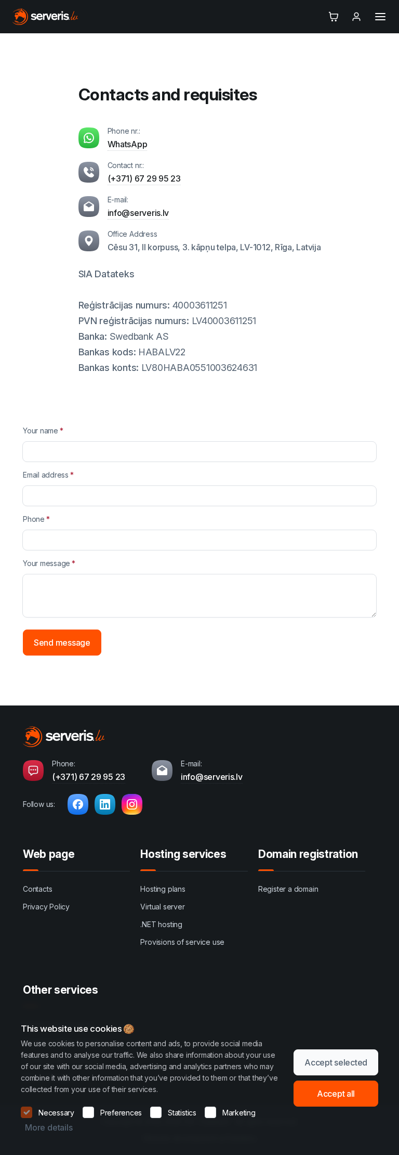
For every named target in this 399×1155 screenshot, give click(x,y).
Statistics (182, 1113)
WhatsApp (128, 144)
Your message (46, 563)
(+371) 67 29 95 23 (144, 178)
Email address (46, 474)
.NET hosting (161, 924)
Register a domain (288, 888)
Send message (62, 642)
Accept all (336, 1093)
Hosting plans (162, 888)
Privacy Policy (46, 906)
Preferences (121, 1113)
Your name (40, 430)
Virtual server (162, 906)
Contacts (37, 888)
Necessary (56, 1113)
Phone (34, 519)
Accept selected (335, 1062)
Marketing (239, 1113)
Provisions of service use (182, 942)
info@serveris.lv (138, 213)
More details (49, 1127)
